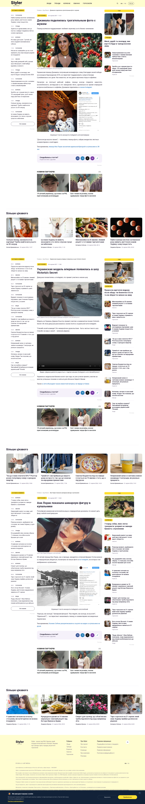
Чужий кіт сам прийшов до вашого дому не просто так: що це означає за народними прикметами (22, 322)
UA (121, 3)
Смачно (76, 3)
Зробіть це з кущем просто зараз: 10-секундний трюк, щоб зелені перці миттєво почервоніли (22, 94)
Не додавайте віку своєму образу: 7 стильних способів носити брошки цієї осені (22, 535)
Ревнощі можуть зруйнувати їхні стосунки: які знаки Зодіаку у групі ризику (22, 524)
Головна (39, 10)
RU (125, 3)
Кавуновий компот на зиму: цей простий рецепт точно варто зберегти (21, 513)
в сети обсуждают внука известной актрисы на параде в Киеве (65, 384)
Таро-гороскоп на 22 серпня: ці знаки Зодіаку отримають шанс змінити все (21, 288)
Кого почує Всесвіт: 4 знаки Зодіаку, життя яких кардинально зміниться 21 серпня (22, 590)
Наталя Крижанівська (12, 247)
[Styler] (16, 3)
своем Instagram (86, 87)
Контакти (84, 747)
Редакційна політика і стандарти (107, 744)
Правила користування (104, 747)
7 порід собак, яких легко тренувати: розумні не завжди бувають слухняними (21, 502)
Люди (49, 3)
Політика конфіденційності (105, 753)
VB (92, 158)
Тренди (57, 3)
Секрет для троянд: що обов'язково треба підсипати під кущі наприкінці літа (22, 568)
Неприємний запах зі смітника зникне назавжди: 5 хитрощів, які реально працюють (22, 345)
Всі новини (23, 124)
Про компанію (85, 753)
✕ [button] (139, 793)
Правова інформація (103, 750)
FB (77, 158)
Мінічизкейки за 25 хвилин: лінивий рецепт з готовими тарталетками (90, 241)
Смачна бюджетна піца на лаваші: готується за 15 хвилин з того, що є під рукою (22, 334)
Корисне (66, 3)
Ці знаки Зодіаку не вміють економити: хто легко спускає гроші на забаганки (21, 116)
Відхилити (107, 797)
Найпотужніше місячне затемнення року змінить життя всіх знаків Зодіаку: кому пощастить (23, 20)
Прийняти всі (127, 797)
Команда (84, 750)
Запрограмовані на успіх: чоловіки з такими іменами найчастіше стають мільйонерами (22, 83)
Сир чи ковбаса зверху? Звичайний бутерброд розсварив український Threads (22, 367)
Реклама (83, 756)
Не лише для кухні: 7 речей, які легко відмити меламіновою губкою (21, 42)
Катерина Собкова (46, 247)
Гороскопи (87, 3)
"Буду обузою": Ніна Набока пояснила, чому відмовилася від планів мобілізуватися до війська (22, 601)
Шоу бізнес (46, 10)
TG (82, 158)
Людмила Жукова (115, 247)
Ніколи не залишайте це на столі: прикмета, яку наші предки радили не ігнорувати (22, 53)
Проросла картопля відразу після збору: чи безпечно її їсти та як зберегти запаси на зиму (22, 269)
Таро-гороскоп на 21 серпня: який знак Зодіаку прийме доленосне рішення (22, 579)
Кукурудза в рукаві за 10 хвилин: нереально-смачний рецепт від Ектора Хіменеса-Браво (22, 557)
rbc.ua (131, 3)
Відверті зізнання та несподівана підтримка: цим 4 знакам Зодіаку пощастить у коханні (22, 299)
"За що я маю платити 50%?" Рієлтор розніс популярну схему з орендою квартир (22, 310)
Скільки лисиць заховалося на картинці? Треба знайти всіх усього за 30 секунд (21, 105)
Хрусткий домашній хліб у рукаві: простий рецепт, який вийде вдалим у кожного (22, 64)
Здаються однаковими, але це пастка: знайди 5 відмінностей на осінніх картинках (22, 31)
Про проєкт (84, 744)
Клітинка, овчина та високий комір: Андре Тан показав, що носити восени (21, 356)
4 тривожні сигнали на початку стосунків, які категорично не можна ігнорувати (21, 546)
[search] (117, 3)
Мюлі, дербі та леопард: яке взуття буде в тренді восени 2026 (22, 74)
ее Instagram (83, 560)
